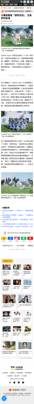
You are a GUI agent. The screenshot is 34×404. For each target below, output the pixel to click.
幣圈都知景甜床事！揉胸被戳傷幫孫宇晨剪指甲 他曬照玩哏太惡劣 (26, 287)
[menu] (32, 4)
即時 (6, 5)
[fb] (10, 382)
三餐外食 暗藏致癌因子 (24, 305)
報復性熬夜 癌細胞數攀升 (26, 273)
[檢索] (28, 1)
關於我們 (17, 375)
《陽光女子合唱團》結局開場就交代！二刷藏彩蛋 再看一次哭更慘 (9, 305)
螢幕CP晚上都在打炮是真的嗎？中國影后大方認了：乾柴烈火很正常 (6, 273)
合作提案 (24, 375)
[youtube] (23, 382)
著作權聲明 (28, 372)
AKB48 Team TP (7, 245)
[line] (18, 382)
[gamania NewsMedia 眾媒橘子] (17, 390)
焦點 (2, 5)
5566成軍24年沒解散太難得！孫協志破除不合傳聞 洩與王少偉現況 (17, 320)
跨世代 (29, 8)
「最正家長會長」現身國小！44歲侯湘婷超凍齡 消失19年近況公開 (16, 287)
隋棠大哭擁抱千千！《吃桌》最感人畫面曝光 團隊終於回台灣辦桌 (6, 320)
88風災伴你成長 (19, 8)
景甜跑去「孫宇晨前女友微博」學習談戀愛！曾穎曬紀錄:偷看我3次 (16, 273)
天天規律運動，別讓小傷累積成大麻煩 (6, 288)
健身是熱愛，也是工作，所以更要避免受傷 (6, 335)
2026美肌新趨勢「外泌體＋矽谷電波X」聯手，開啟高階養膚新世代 (24, 352)
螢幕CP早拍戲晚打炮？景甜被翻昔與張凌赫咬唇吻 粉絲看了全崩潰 (17, 334)
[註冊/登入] (31, 1)
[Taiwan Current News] (21, 1)
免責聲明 (12, 372)
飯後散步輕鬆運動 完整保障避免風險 (9, 352)
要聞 (11, 5)
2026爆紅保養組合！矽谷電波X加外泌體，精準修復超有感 (27, 320)
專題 (15, 5)
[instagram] (14, 382)
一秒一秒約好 (20, 245)
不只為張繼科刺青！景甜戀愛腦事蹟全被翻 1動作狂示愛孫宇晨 (27, 334)
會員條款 (10, 375)
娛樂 (20, 5)
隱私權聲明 (20, 372)
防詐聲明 (5, 372)
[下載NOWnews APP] (24, 1)
